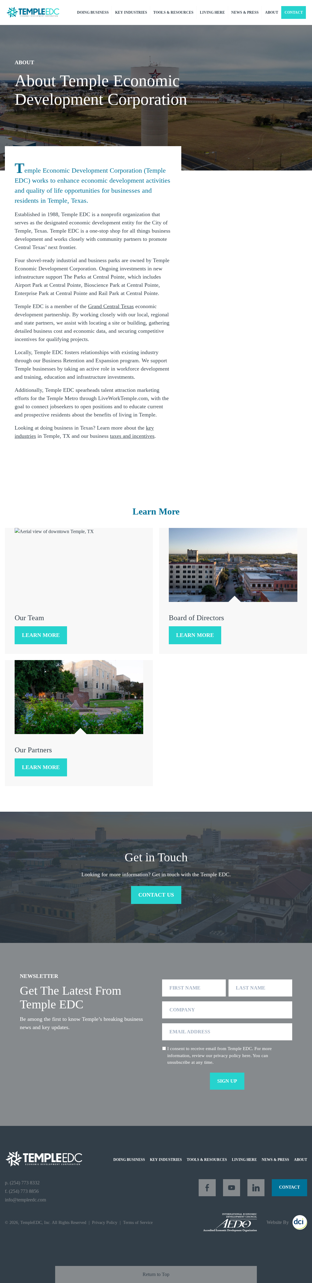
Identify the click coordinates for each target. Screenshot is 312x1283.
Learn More (41, 635)
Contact (294, 12)
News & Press (245, 12)
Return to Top (156, 1274)
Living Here (212, 12)
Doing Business (93, 12)
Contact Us (156, 895)
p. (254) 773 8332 (22, 1182)
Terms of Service (138, 1222)
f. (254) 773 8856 (22, 1191)
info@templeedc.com (25, 1199)
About (271, 12)
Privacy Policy (104, 1222)
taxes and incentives (132, 436)
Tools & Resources (173, 12)
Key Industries (131, 12)
